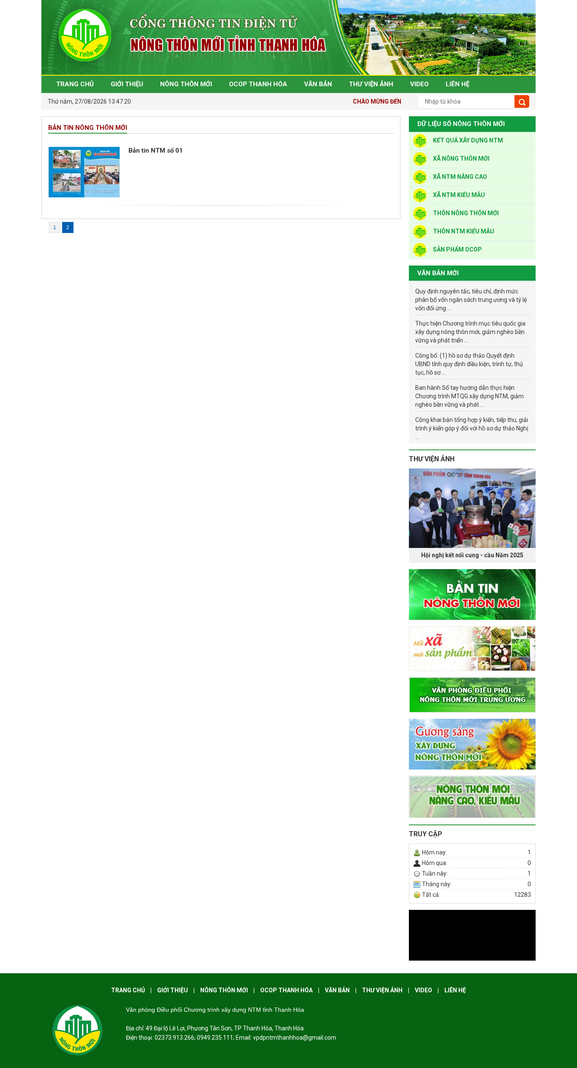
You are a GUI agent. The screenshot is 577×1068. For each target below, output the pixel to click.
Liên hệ (455, 990)
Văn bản (337, 990)
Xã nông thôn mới (461, 158)
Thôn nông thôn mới (466, 213)
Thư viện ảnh (432, 459)
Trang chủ (128, 990)
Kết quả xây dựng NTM (468, 140)
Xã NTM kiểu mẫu (459, 195)
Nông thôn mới (224, 990)
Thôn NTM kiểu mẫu (463, 231)
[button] (418, 515)
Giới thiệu (172, 990)
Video (423, 990)
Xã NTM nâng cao (460, 176)
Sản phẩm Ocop (457, 249)
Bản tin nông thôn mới (87, 127)
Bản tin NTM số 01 (155, 150)
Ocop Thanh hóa (286, 990)
